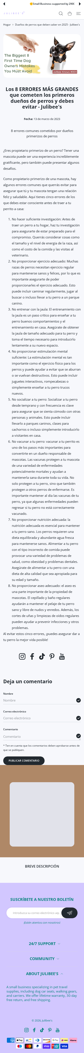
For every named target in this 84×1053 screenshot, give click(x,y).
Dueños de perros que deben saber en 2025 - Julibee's (47, 24)
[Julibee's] (14, 13)
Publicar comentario (24, 760)
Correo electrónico (14, 711)
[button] (4, 4)
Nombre (8, 693)
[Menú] (78, 13)
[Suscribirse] (69, 913)
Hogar (7, 24)
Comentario (10, 729)
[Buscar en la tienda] (60, 13)
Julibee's (47, 1020)
